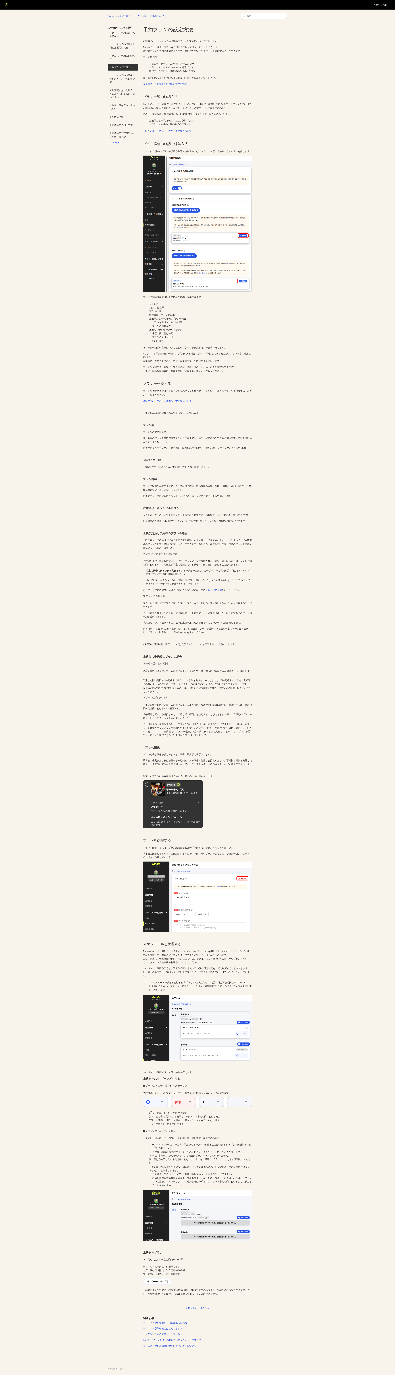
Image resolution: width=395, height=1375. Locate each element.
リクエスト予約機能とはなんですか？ (162, 1328)
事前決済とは (116, 116)
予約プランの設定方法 (121, 67)
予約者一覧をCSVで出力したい (122, 107)
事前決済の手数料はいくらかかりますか (122, 135)
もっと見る (114, 143)
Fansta (111, 16)
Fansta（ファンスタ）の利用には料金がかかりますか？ (172, 1339)
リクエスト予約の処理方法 (122, 57)
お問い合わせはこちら (197, 1307)
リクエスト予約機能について (151, 16)
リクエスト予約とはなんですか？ (122, 34)
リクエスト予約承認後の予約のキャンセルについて (122, 79)
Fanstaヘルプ (115, 1368)
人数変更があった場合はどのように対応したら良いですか (122, 94)
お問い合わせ (380, 4)
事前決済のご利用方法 (121, 125)
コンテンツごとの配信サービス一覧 (161, 1334)
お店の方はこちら (126, 16)
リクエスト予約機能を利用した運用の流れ (122, 46)
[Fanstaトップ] (6, 5)
